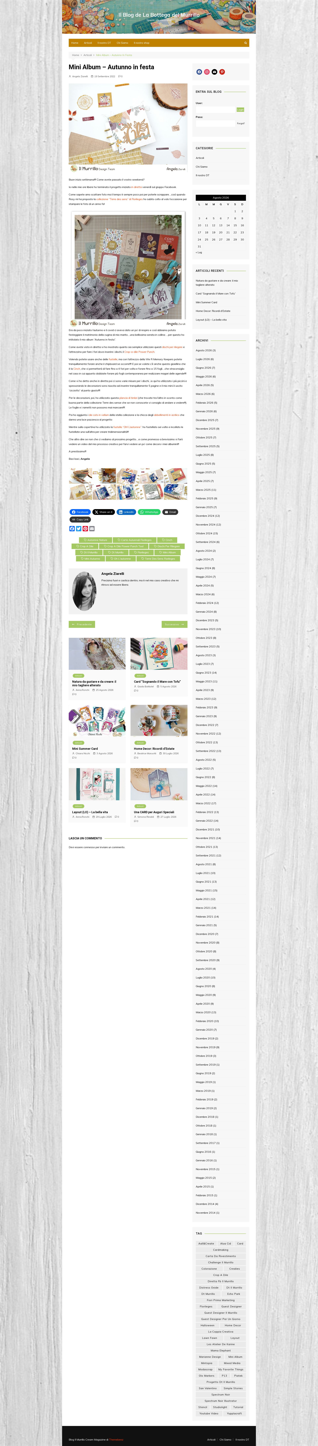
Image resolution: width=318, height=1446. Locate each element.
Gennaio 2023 (204, 716)
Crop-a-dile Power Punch (139, 351)
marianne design (210, 1356)
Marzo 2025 (203, 489)
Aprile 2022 (203, 794)
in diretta (136, 187)
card (240, 1243)
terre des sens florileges (160, 558)
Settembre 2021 (206, 855)
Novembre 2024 (205, 524)
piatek (238, 1375)
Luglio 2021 (203, 873)
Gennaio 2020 (204, 1029)
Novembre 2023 (205, 629)
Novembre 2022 (205, 733)
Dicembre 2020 (205, 934)
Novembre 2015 (205, 1169)
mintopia (206, 1363)
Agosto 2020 (204, 968)
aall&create (206, 1243)
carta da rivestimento (221, 1256)
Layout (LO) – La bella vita (90, 812)
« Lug (199, 252)
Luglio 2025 (203, 454)
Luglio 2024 (203, 559)
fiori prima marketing (221, 1300)
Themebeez (116, 1439)
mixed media (232, 1363)
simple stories (233, 1388)
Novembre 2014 (205, 1212)
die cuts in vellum (99, 415)
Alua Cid (225, 1243)
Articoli (88, 42)
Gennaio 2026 (204, 411)
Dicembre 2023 (205, 620)
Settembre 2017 (206, 1143)
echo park (233, 1293)
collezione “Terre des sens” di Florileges (119, 199)
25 (206, 239)
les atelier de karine (221, 1344)
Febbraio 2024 (204, 603)
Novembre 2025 (205, 428)
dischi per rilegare (172, 347)
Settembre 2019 (206, 1064)
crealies (234, 1268)
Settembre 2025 (206, 446)
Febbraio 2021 (204, 916)
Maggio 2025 (204, 472)
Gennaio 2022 (204, 820)
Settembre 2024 (206, 542)
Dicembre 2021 (205, 829)
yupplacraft (234, 1413)
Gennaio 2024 (204, 611)
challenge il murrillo (221, 1262)
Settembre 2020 (206, 960)
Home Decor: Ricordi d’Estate (154, 748)
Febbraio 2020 (204, 1021)
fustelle (113, 359)
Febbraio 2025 (204, 498)
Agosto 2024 (204, 550)
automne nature (97, 540)
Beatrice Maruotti (146, 753)
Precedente (84, 624)
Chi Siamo (122, 42)
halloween (207, 1325)
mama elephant (221, 1350)
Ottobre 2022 (204, 742)
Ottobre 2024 (204, 533)
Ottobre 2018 (204, 1125)
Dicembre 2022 (205, 725)
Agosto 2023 (204, 655)
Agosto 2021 (204, 864)
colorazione (209, 1268)
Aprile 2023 (203, 690)
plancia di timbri (128, 397)
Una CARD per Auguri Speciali (154, 812)
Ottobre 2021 (204, 846)
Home (74, 42)
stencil (202, 1407)
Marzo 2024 (203, 594)
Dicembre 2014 (205, 1204)
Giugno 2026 (203, 367)
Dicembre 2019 (205, 1038)
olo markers (206, 1375)
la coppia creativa (220, 1331)
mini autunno (92, 558)
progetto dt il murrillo (221, 1382)
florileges (143, 552)
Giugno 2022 (203, 777)
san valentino (208, 1388)
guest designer (231, 1306)
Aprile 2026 (203, 385)
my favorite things (230, 1369)
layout (235, 1338)
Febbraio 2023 (204, 707)
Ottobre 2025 (204, 437)
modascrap (205, 1369)
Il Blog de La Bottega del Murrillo (159, 14)
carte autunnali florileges (136, 540)
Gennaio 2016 (204, 1160)
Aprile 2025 (203, 481)
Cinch (77, 368)
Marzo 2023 (203, 698)
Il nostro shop (141, 42)
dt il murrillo (91, 552)
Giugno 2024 (203, 568)
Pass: (199, 117)
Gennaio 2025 (204, 507)
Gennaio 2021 (204, 925)
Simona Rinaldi (145, 816)
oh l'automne (122, 558)
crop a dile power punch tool (125, 546)
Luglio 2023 (203, 663)
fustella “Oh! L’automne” (127, 427)
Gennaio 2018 (204, 1134)
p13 (224, 1375)
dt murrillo (118, 552)
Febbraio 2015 (204, 1195)
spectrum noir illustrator (221, 1400)
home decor (233, 1325)
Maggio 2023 (204, 681)
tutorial (238, 1407)
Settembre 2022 (206, 751)
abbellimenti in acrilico (166, 415)
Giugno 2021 (203, 881)
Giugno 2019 (203, 1073)
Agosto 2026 (204, 350)
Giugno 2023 (203, 672)
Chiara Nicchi (83, 753)
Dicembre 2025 (205, 420)
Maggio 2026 (204, 376)
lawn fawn (209, 1338)
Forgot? (241, 123)
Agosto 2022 (204, 759)
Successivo (172, 624)
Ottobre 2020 (204, 951)
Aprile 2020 (203, 1003)
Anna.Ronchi (82, 689)
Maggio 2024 (204, 576)
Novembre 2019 (205, 1047)
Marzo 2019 (203, 1090)
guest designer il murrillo (220, 1312)
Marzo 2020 (203, 1012)
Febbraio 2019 (204, 1099)
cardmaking (220, 1249)
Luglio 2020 (203, 977)
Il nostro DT (104, 42)
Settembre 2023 (206, 646)
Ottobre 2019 (204, 1055)
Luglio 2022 (203, 768)
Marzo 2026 (203, 393)
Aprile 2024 (203, 585)
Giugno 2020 (203, 986)
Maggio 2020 (204, 995)
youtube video (209, 1413)
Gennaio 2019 (204, 1108)
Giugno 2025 (203, 463)
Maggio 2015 (204, 1177)
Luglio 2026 (203, 359)
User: (199, 103)
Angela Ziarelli (80, 76)
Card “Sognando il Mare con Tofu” (157, 681)
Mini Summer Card (85, 748)
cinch (169, 540)
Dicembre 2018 (205, 1116)
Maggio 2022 (204, 786)
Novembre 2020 (205, 942)
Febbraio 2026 (204, 402)
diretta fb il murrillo (221, 1281)
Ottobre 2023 (204, 637)
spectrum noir (221, 1394)
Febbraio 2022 (204, 812)
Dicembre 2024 (205, 515)
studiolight (220, 1407)
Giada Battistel (145, 686)
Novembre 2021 (205, 838)
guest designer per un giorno (220, 1319)
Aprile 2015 (203, 1186)
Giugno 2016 (203, 1151)
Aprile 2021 (203, 899)
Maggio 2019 (204, 1082)
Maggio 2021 (204, 890)
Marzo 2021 (203, 907)
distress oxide (209, 1287)
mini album (169, 552)
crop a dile (86, 546)
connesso (89, 847)
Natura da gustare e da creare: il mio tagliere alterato (94, 683)
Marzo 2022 (203, 803)
